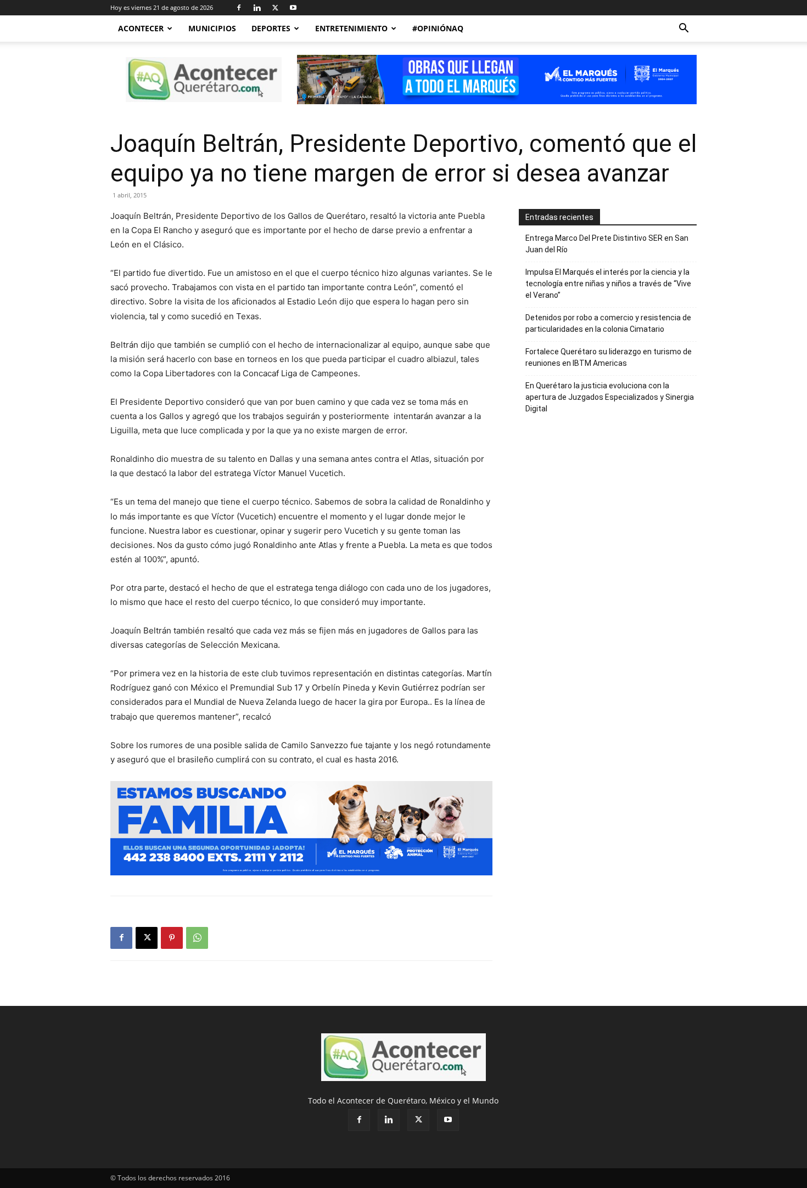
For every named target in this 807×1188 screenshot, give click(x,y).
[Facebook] (239, 7)
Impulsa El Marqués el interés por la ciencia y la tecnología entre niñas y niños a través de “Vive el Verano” (608, 283)
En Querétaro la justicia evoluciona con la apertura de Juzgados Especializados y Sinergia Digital (609, 397)
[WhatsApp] (197, 938)
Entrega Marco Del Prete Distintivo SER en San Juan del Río (606, 244)
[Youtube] (293, 7)
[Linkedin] (257, 7)
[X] (275, 7)
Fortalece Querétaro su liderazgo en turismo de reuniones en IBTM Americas (608, 357)
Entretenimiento (351, 28)
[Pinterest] (172, 938)
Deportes (270, 28)
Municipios (212, 28)
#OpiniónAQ (437, 28)
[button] (683, 29)
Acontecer (141, 28)
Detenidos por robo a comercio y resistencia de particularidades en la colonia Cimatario (608, 323)
